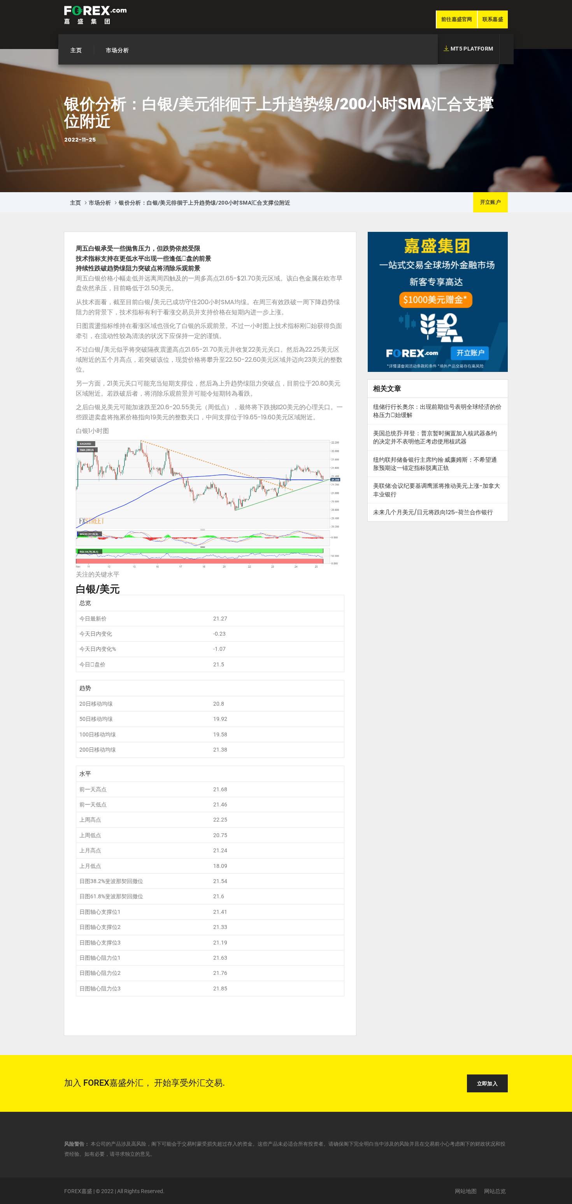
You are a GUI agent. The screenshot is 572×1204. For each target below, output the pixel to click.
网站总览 (495, 1191)
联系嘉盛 (493, 19)
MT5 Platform (471, 49)
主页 (76, 50)
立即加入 (487, 1084)
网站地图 (466, 1191)
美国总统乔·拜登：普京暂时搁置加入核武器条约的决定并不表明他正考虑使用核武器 (435, 437)
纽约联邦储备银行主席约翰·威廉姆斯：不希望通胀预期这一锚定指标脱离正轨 (435, 464)
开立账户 (490, 202)
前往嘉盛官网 (456, 19)
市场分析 (117, 50)
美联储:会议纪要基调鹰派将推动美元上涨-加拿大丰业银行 (436, 490)
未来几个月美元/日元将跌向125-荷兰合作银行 (433, 512)
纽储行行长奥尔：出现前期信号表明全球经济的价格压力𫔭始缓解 (437, 411)
